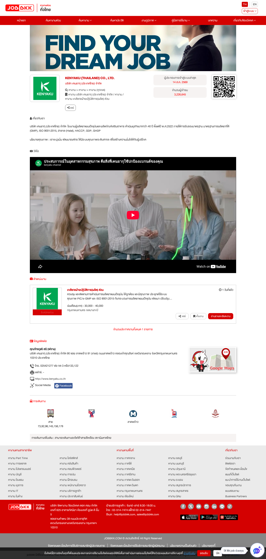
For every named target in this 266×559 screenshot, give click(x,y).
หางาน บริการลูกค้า (70, 491)
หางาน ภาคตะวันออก (128, 480)
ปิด (217, 553)
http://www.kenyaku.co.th (50, 379)
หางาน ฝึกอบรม (68, 480)
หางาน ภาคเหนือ (126, 469)
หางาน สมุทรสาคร (178, 491)
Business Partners (236, 496)
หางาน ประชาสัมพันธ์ (71, 496)
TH (245, 4)
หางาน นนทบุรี (176, 463)
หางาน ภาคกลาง (126, 458)
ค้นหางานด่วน (53, 20)
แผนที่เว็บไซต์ (232, 474)
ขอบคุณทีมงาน (233, 485)
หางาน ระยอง (175, 480)
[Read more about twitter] (191, 506)
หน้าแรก (21, 20)
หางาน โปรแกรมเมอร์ (19, 469)
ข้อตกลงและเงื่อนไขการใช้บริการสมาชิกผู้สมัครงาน (137, 546)
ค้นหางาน (84, 20)
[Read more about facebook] (183, 506)
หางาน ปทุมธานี (176, 469)
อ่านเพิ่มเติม (189, 553)
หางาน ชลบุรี (175, 458)
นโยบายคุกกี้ (208, 546)
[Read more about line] (222, 506)
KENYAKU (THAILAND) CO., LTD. (90, 78)
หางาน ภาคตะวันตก (127, 485)
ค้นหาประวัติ (117, 20)
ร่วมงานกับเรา (233, 458)
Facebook (65, 385)
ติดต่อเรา (230, 463)
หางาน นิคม (174, 496)
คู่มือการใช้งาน (180, 20)
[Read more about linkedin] (214, 506)
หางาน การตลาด (17, 463)
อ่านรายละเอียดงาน (220, 316)
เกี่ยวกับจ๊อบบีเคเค (243, 20)
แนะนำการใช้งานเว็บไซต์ (237, 480)
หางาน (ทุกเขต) (97, 90)
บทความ (212, 20)
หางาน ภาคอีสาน (126, 474)
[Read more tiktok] (230, 506)
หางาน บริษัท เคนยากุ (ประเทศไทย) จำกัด (90, 94)
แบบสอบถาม (232, 491)
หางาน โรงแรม (16, 480)
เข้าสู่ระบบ (249, 11)
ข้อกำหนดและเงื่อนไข (236, 469)
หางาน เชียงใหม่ (125, 496)
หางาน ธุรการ (15, 485)
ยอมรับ (204, 553)
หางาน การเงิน (67, 474)
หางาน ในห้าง (15, 496)
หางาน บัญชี (15, 474)
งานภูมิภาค (148, 20)
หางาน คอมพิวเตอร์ (70, 469)
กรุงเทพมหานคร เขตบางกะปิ (82, 310)
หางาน (72, 90)
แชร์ (72, 108)
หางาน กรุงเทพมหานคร (130, 491)
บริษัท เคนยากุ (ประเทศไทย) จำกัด (83, 83)
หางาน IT (13, 491)
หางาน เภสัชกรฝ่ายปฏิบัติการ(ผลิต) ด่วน (87, 99)
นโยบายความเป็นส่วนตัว (183, 546)
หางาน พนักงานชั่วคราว (73, 485)
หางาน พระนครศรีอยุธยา (182, 474)
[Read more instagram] (206, 506)
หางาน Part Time (18, 458)
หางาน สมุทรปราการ (179, 485)
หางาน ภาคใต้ (124, 463)
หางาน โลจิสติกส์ (69, 458)
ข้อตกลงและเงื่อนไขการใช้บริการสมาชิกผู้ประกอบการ (76, 546)
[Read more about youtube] (199, 506)
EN (255, 4)
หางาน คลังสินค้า (69, 463)
